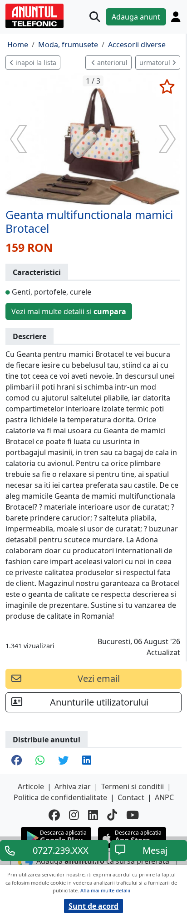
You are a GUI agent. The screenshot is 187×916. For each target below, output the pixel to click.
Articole (31, 786)
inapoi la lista (35, 62)
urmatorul (155, 62)
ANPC (164, 797)
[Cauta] (95, 16)
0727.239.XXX (61, 850)
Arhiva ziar (72, 786)
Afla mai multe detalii (105, 890)
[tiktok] (112, 814)
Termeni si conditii (132, 786)
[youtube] (132, 814)
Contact (131, 797)
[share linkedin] (86, 761)
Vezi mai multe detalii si (68, 311)
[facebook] (54, 814)
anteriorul (111, 62)
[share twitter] (63, 761)
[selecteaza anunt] (167, 86)
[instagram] (74, 814)
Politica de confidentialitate (60, 797)
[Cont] (175, 17)
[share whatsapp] (40, 761)
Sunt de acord (93, 906)
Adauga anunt (136, 17)
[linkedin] (93, 814)
